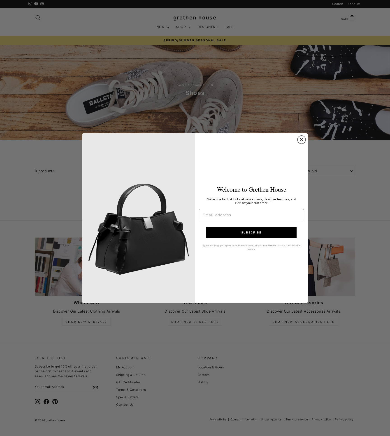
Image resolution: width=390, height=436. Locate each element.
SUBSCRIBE (251, 232)
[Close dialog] (301, 140)
